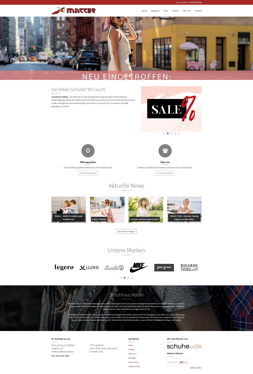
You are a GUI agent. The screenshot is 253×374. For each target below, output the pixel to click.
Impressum (133, 362)
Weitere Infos (196, 367)
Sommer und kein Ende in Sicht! (144, 220)
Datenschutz (134, 366)
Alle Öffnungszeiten (88, 173)
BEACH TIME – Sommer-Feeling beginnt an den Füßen (184, 218)
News (166, 10)
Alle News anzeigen (126, 231)
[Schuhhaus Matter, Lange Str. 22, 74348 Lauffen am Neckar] (87, 351)
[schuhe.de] (184, 346)
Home (144, 10)
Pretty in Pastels (99, 220)
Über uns (187, 10)
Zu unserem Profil (165, 173)
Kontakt (198, 10)
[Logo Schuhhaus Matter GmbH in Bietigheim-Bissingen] (73, 11)
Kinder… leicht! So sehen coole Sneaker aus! (68, 218)
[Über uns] (165, 150)
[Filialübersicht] (88, 150)
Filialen (175, 10)
